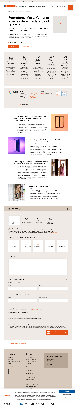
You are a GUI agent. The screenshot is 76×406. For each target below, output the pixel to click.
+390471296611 (11, 365)
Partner (13, 11)
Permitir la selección (67, 394)
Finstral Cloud (29, 370)
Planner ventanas (30, 357)
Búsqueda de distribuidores (49, 1)
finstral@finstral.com (12, 366)
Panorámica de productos (31, 361)
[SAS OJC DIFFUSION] (13, 93)
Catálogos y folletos (30, 377)
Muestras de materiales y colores (33, 383)
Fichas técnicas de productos (32, 384)
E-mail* (10, 297)
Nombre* (10, 285)
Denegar (66, 397)
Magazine (28, 365)
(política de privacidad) (37, 309)
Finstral (9, 11)
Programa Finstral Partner (36, 1)
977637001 (49, 364)
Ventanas (21, 6)
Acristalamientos (40, 6)
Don (11, 282)
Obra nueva (62, 6)
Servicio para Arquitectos (25, 1)
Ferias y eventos (29, 368)
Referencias (15, 1)
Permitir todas (66, 391)
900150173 (49, 360)
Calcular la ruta (23, 101)
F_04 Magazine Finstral (31, 381)
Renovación (55, 6)
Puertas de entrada (30, 6)
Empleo (27, 366)
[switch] (32, 404)
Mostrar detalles (60, 403)
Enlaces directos (60, 1)
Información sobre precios (31, 359)
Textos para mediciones (31, 386)
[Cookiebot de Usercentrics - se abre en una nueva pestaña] (7, 404)
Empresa (10, 1)
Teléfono (43, 297)
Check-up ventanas (30, 379)
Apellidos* (41, 285)
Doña (18, 282)
